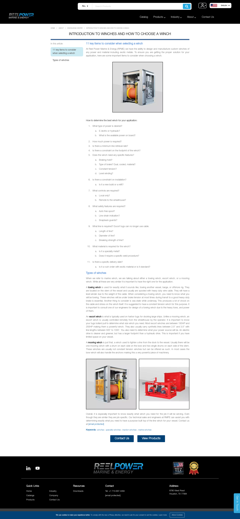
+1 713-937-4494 (117, 491)
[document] (120, 515)
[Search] (187, 6)
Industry (52, 491)
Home (53, 28)
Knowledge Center (74, 28)
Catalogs (30, 496)
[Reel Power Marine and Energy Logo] (18, 15)
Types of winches (61, 60)
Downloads (78, 491)
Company (53, 496)
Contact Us (208, 17)
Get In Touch (237, 503)
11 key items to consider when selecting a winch (64, 52)
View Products (151, 438)
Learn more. (163, 515)
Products (30, 500)
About (61, 28)
